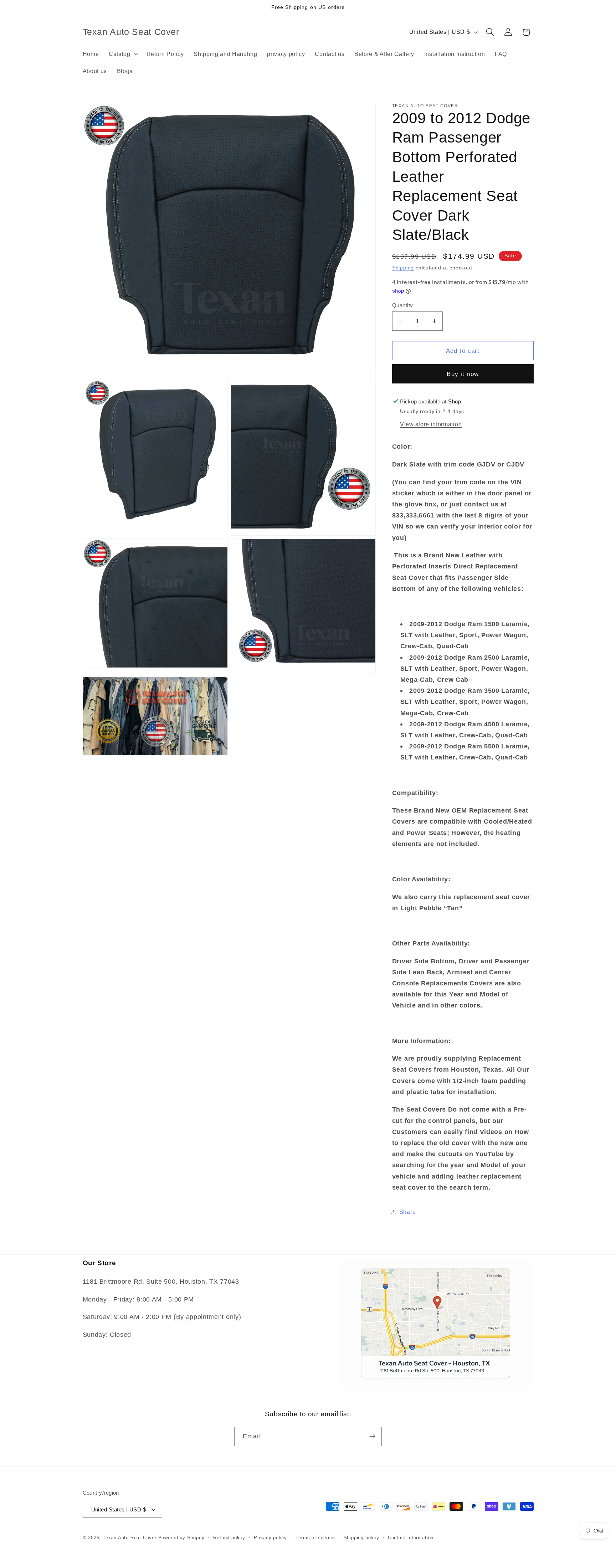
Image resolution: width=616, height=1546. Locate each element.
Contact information (410, 1537)
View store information (431, 424)
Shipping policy (361, 1537)
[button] (123, 53)
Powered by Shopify (181, 1537)
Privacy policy (270, 1537)
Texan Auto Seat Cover (129, 1537)
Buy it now (463, 373)
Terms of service (315, 1537)
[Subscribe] (372, 1436)
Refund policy (229, 1537)
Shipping (403, 267)
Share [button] (407, 1212)
